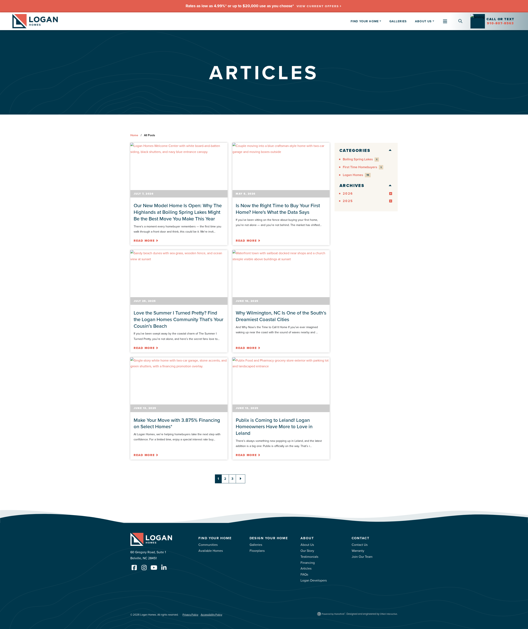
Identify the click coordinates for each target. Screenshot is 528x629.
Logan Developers (314, 580)
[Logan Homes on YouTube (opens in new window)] (154, 567)
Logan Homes (356, 175)
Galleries (398, 21)
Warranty (358, 550)
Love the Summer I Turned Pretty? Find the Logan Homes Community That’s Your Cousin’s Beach (178, 319)
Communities (208, 544)
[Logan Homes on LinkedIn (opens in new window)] (163, 567)
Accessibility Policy (211, 614)
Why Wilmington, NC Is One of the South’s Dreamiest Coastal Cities (281, 316)
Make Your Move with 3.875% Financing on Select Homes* (177, 423)
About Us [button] (423, 21)
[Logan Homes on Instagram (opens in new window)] (144, 567)
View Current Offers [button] (318, 6)
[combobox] (453, 17)
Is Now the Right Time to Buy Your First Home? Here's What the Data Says (278, 208)
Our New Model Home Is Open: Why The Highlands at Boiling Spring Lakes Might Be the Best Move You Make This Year (178, 212)
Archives (351, 185)
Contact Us (360, 544)
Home (134, 135)
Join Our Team (362, 556)
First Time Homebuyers (362, 167)
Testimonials (309, 556)
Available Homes (210, 550)
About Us (307, 544)
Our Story (307, 550)
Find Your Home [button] (365, 21)
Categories (354, 150)
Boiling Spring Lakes (360, 159)
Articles (306, 568)
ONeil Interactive (388, 614)
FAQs (304, 574)
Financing (308, 562)
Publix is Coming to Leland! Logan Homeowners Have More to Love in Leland (274, 426)
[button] (459, 21)
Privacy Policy (190, 614)
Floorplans (257, 550)
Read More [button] (144, 240)
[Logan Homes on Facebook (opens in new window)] (134, 567)
